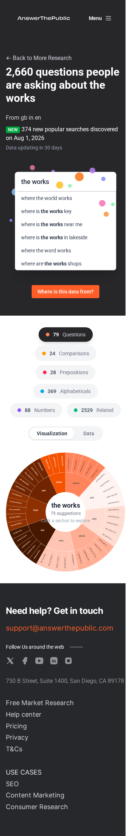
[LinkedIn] (53, 660)
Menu (95, 18)
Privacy (17, 737)
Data (88, 433)
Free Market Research (40, 703)
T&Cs (14, 749)
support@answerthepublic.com (59, 628)
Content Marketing (35, 795)
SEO (12, 784)
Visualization (52, 433)
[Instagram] (68, 660)
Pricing (16, 726)
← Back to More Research (39, 58)
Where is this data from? (65, 292)
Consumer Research (37, 807)
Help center (23, 714)
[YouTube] (39, 660)
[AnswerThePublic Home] (43, 18)
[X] (10, 660)
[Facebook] (24, 660)
